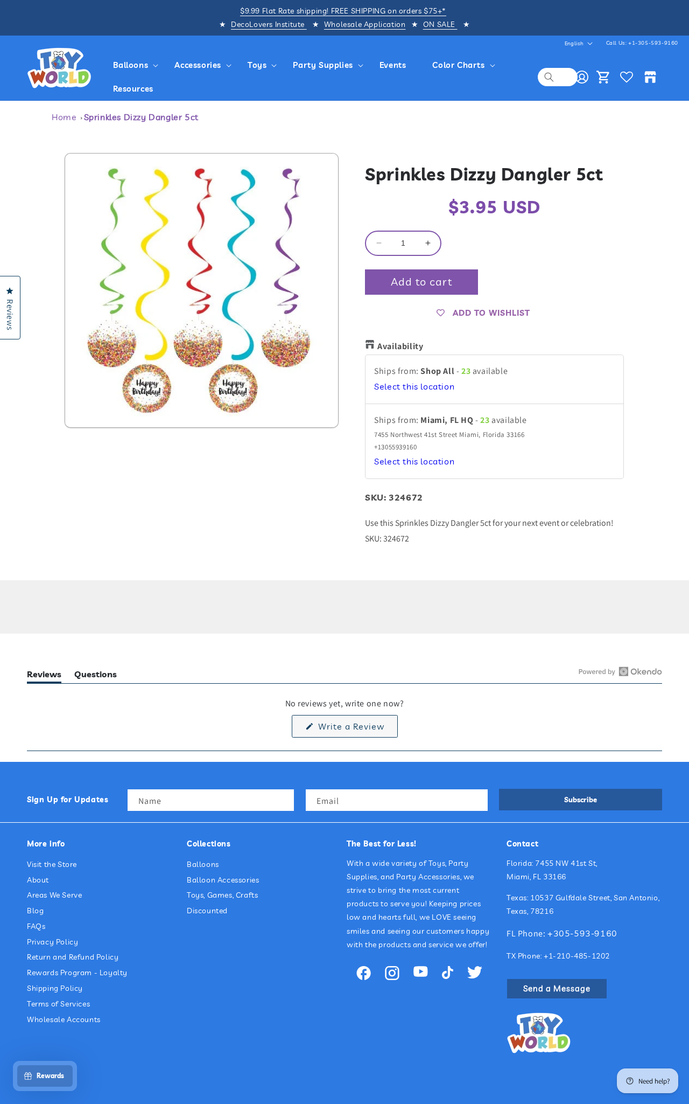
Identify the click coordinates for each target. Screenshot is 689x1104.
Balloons (203, 864)
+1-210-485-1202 (577, 956)
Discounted (207, 910)
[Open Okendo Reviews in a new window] (620, 671)
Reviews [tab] (44, 676)
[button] (137, 65)
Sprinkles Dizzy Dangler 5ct (141, 117)
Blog (35, 910)
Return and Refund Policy (72, 957)
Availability (400, 346)
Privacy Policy (52, 942)
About (38, 880)
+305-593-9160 (582, 933)
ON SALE (440, 24)
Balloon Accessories (223, 880)
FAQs (36, 926)
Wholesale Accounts (64, 1019)
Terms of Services (58, 1004)
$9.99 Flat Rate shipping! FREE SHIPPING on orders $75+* (343, 11)
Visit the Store (52, 864)
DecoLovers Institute (269, 24)
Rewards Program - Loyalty (77, 972)
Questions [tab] (95, 676)
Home (64, 117)
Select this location (414, 386)
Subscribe (580, 799)
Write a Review (356, 729)
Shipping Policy (55, 988)
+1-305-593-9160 (653, 42)
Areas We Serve (54, 895)
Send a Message (556, 988)
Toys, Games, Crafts (222, 895)
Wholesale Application (365, 24)
